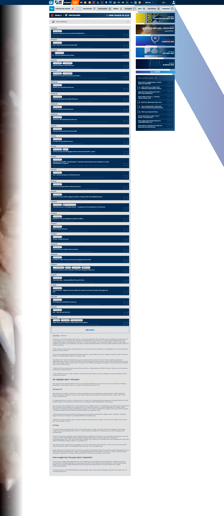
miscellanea (152, 8)
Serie (139, 8)
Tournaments (87, 8)
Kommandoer (102, 8)
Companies (166, 8)
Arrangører (128, 8)
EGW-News (56, 335)
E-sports (67, 2)
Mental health (75, 2)
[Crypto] (85, 2)
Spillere (115, 8)
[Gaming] (81, 2)
